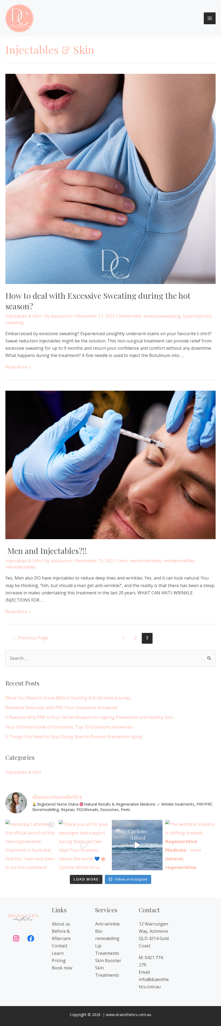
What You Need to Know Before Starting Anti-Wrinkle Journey (68, 698)
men (123, 561)
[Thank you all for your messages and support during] (84, 845)
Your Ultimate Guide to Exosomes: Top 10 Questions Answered (68, 727)
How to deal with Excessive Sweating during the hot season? (97, 300)
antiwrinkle (130, 316)
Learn (58, 953)
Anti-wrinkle (107, 924)
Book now (62, 968)
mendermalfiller (179, 561)
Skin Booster (108, 960)
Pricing (59, 960)
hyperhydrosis (197, 316)
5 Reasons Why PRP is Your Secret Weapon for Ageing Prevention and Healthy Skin (89, 717)
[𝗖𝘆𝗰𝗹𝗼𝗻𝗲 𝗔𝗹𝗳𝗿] (137, 845)
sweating (14, 322)
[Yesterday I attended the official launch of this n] (30, 845)
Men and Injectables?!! (46, 550)
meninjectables (20, 567)
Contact (59, 946)
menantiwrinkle (145, 561)
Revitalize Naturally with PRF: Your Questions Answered (61, 707)
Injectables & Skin (23, 316)
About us (61, 924)
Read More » (18, 367)
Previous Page (30, 638)
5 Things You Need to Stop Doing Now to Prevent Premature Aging (73, 737)
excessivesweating (162, 316)
